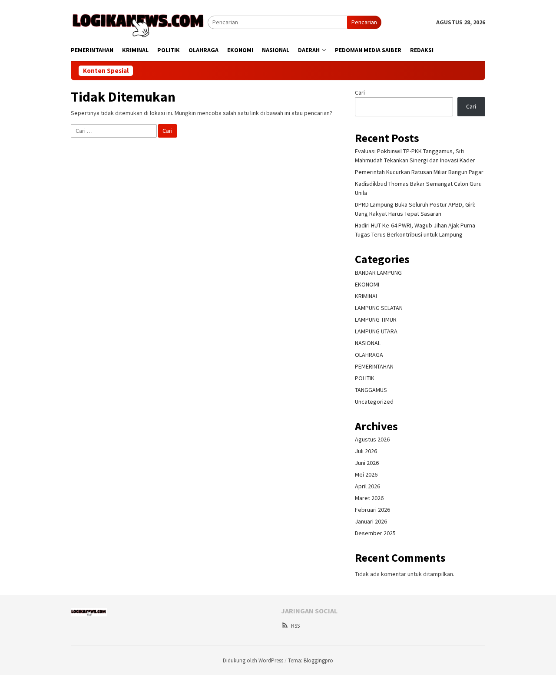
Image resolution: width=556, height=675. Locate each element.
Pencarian (364, 22)
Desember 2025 (375, 533)
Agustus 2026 (372, 439)
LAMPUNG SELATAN (379, 308)
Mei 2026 (366, 474)
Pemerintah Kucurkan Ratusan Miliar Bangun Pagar (419, 172)
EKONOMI (367, 284)
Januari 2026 (371, 521)
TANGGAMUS (371, 390)
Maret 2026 (369, 498)
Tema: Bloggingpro (310, 660)
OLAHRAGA (369, 355)
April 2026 (367, 486)
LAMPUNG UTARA (376, 331)
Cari (360, 92)
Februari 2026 (372, 510)
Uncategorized (374, 401)
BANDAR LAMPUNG (378, 273)
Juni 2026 (367, 463)
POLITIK (364, 378)
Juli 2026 (366, 451)
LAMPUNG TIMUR (376, 319)
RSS (295, 625)
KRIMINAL (366, 296)
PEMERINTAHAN (374, 366)
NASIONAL (368, 343)
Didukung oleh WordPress (253, 660)
